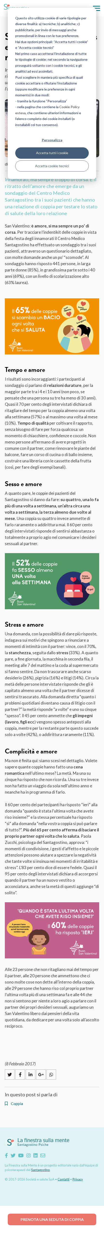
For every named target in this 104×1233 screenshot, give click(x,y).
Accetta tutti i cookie (52, 153)
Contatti (63, 1179)
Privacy (78, 1179)
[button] (96, 8)
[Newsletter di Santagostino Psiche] (42, 1155)
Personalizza (52, 140)
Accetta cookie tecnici (52, 166)
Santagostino (40, 1170)
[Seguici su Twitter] (13, 1155)
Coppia (16, 1103)
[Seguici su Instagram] (28, 1155)
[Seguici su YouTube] (21, 1155)
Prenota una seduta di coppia (52, 1219)
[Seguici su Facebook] (6, 1155)
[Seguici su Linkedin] (35, 1155)
